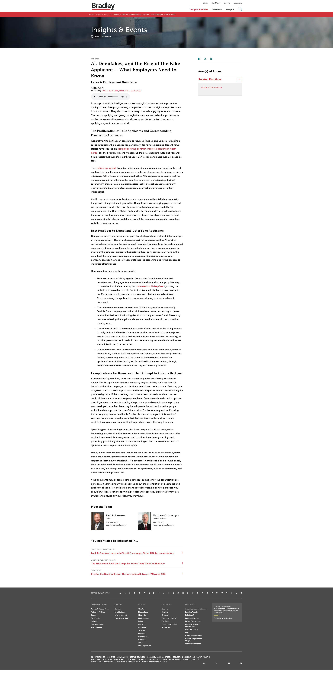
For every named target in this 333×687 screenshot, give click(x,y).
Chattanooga (143, 618)
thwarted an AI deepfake (150, 286)
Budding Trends (191, 612)
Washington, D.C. (145, 646)
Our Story (216, 3)
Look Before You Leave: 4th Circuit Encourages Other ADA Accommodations (132, 553)
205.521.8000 (122, 657)
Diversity (165, 615)
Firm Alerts (95, 618)
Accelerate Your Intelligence (196, 609)
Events (93, 615)
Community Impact (169, 624)
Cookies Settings (189, 659)
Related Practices (209, 79)
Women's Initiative (169, 618)
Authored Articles (98, 612)
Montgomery (143, 636)
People (230, 9)
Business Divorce (191, 618)
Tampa (140, 643)
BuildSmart (189, 615)
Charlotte (142, 615)
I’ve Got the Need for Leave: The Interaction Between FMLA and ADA (128, 574)
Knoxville (141, 633)
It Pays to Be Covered (193, 635)
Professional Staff (121, 618)
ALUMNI (133, 659)
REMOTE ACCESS (120, 659)
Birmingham (143, 612)
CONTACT (111, 657)
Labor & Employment (211, 88)
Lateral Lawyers (121, 615)
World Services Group (148, 659)
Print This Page (102, 36)
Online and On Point (193, 644)
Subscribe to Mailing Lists (223, 618)
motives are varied (106, 168)
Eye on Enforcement (193, 621)
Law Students (120, 612)
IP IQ (187, 632)
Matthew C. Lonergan (130, 91)
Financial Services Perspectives (192, 625)
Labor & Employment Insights (193, 640)
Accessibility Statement (101, 659)
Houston (141, 624)
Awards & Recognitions (100, 609)
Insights (94, 621)
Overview (165, 609)
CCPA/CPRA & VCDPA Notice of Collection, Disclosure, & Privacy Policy (177, 657)
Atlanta (141, 609)
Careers (227, 3)
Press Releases (97, 627)
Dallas (140, 621)
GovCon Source (191, 629)
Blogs (205, 3)
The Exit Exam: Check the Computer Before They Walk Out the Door (128, 563)
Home (91, 14)
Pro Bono (165, 621)
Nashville (141, 640)
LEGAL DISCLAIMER (137, 657)
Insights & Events (199, 9)
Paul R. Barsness (110, 91)
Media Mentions (97, 624)
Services (217, 9)
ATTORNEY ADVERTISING (170, 659)
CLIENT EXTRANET (98, 657)
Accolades (166, 627)
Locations (238, 3)
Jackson (141, 630)
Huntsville (142, 627)
